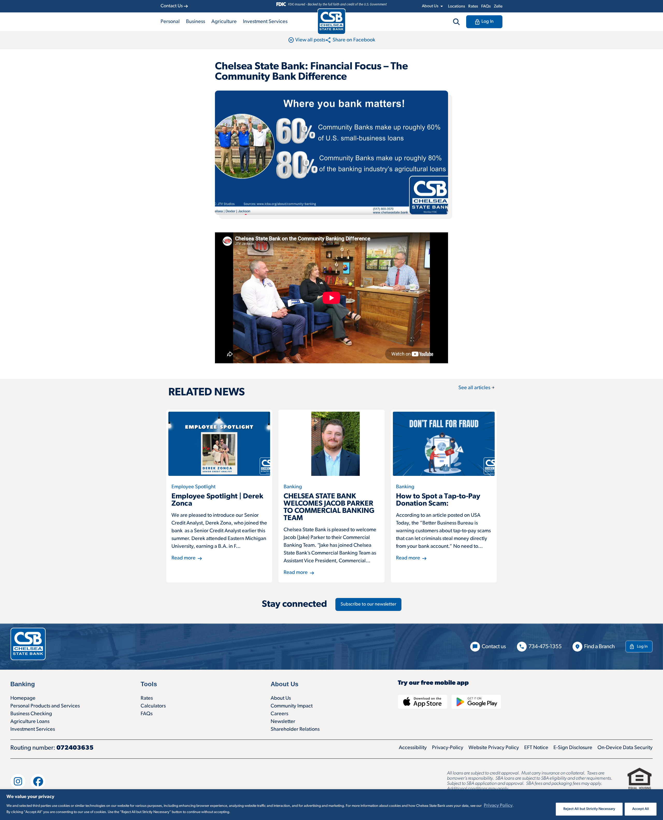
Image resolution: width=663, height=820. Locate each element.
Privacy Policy (498, 805)
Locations (456, 6)
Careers (279, 713)
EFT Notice (536, 747)
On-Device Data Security (625, 747)
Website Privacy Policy (494, 747)
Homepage (22, 698)
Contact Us (172, 6)
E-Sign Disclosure (572, 747)
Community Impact (292, 706)
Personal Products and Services (45, 706)
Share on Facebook (350, 40)
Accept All (640, 809)
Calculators (153, 706)
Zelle (498, 6)
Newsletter (283, 721)
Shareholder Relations (295, 729)
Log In (487, 21)
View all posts (306, 40)
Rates (473, 6)
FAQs (486, 6)
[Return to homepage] (332, 21)
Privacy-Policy (447, 747)
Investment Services (265, 21)
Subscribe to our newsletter (368, 604)
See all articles (476, 387)
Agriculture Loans (29, 721)
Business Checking (31, 713)
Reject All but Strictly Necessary (589, 809)
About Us (281, 698)
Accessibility (413, 747)
